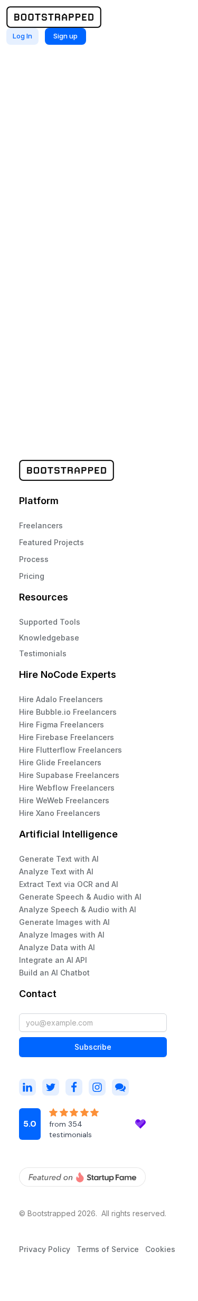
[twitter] (50, 1087)
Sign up (65, 36)
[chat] (120, 1087)
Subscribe (92, 1046)
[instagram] (27, 1087)
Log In (22, 36)
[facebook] (73, 1087)
